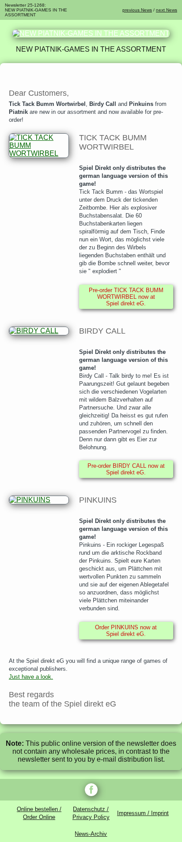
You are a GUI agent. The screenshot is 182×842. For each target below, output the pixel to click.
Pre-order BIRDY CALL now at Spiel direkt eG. (126, 469)
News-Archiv (91, 834)
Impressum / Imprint (143, 813)
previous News (137, 10)
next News (166, 10)
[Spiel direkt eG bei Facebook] (91, 789)
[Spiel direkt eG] (91, 33)
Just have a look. (31, 676)
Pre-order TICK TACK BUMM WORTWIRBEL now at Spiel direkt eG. (126, 297)
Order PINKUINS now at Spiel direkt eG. (126, 630)
